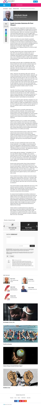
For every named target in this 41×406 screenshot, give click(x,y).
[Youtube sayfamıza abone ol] (20, 401)
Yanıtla (14, 267)
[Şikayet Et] (33, 267)
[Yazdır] (6, 39)
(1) (16, 267)
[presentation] (7, 5)
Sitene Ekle (28, 397)
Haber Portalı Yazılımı (8, 404)
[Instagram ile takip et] (23, 401)
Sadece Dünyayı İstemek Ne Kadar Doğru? (22, 5)
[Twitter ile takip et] (18, 401)
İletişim (19, 397)
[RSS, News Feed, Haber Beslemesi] (25, 401)
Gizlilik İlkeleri (23, 397)
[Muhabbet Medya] (9, 1)
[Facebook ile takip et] (15, 401)
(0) (19, 267)
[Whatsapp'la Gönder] (6, 35)
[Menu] (34, 2)
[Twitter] (6, 31)
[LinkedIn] (6, 33)
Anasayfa (11, 397)
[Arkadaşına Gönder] (6, 37)
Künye (15, 397)
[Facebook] (6, 30)
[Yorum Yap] (6, 41)
